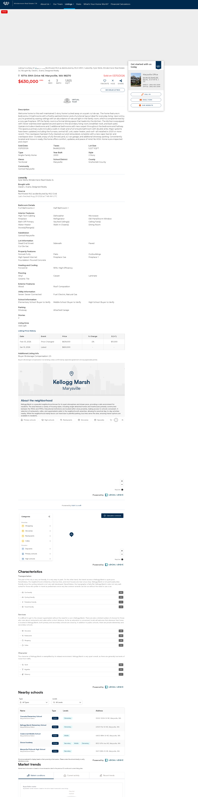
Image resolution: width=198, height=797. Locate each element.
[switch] (105, 82)
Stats (78, 4)
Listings (70, 6)
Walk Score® (76, 505)
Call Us (147, 94)
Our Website (147, 105)
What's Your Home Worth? (96, 4)
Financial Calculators (120, 4)
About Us (46, 6)
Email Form (147, 100)
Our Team (58, 4)
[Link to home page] (6, 4)
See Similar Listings (112, 90)
